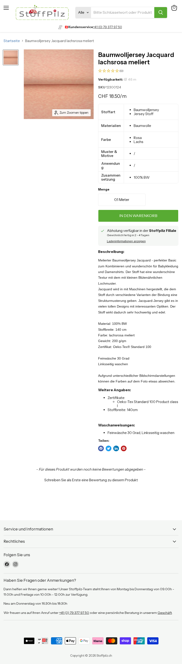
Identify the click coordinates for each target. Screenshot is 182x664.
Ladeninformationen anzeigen (126, 241)
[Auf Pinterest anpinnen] (124, 448)
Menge (103, 189)
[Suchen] (160, 12)
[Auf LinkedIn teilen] (116, 448)
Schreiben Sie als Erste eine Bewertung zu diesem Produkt (91, 480)
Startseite (12, 41)
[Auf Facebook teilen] (101, 448)
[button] (138, 71)
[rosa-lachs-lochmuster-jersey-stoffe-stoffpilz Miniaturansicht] (10, 57)
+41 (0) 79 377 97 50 (107, 27)
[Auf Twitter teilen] (108, 448)
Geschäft (165, 613)
